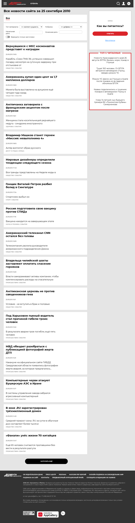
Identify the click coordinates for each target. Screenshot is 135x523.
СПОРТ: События (12, 200)
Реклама (62, 474)
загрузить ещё (46, 461)
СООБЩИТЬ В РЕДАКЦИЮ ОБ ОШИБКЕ (101, 477)
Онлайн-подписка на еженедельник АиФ (106, 474)
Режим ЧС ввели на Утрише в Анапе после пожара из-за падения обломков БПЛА (110, 81)
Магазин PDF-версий (77, 474)
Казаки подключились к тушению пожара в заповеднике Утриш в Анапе (110, 91)
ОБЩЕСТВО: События (14, 68)
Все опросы (110, 40)
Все (8, 18)
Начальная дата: (10, 32)
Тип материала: (12, 27)
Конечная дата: (51, 32)
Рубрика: (49, 27)
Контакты (45, 477)
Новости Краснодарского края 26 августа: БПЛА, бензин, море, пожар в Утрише (110, 60)
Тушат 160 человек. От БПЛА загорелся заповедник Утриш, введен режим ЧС (110, 70)
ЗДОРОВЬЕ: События (13, 126)
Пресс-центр (51, 474)
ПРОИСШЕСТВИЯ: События (16, 282)
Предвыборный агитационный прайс (68, 477)
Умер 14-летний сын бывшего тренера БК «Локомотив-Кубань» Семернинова (110, 102)
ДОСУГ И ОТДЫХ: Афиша (15, 151)
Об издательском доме (33, 474)
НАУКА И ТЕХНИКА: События (16, 224)
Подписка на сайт (30, 477)
